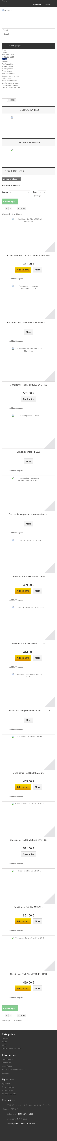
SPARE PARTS (8, 55)
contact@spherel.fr (19, 1119)
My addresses (7, 1090)
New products (14, 171)
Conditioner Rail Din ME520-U (28, 907)
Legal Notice (7, 1066)
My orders (6, 1084)
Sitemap (5, 1073)
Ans (33, 1124)
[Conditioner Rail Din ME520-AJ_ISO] (28, 622)
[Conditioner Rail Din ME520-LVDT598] (28, 363)
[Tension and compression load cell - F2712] (28, 689)
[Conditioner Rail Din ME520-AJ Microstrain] (28, 234)
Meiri (29, 1124)
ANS (4, 1045)
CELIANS (5, 52)
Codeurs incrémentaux (10, 76)
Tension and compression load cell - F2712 (28, 710)
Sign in (4, 1)
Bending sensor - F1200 (28, 452)
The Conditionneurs (9, 81)
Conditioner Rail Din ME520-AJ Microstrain (28, 255)
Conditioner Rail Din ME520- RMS (28, 576)
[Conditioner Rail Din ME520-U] (28, 886)
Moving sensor (7, 69)
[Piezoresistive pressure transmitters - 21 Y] (28, 301)
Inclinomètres (7, 78)
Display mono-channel (10, 83)
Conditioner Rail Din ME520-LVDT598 (28, 385)
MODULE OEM (8, 57)
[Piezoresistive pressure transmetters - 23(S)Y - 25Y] (28, 493)
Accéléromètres (8, 64)
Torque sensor (7, 66)
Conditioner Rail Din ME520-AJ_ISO (28, 643)
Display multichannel (10, 85)
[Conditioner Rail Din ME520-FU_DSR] (28, 953)
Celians (22, 1124)
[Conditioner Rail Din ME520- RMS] (28, 555)
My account (9, 1079)
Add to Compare (16, 279)
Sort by (5, 192)
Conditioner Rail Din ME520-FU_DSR (28, 974)
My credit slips (8, 1087)
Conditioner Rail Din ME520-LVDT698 (28, 840)
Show (35, 192)
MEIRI (4, 59)
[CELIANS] (28, 18)
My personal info (9, 1094)
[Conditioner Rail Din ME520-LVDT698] (28, 819)
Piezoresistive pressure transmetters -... (28, 514)
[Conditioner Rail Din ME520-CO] (28, 752)
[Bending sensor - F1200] (28, 431)
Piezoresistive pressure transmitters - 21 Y (28, 322)
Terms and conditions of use (13, 1070)
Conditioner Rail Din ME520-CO (28, 773)
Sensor (4, 62)
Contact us (37, 4)
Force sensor (7, 71)
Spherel (15, 1124)
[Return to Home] (4, 100)
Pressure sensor (8, 74)
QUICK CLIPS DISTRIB (11, 88)
